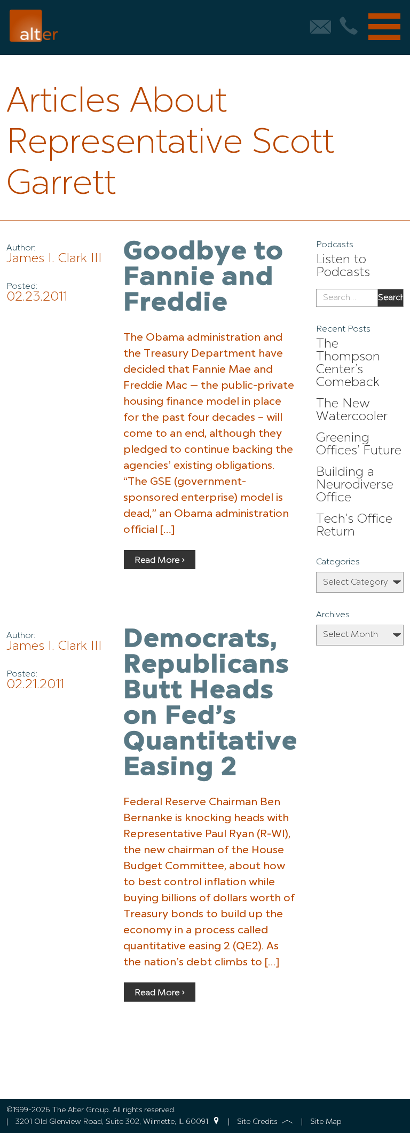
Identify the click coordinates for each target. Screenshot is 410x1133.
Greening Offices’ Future (358, 445)
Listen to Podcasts (343, 266)
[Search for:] (346, 298)
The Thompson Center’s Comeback (348, 363)
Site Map (326, 1122)
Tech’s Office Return (354, 526)
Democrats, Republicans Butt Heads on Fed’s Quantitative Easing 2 (210, 704)
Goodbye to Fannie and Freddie (203, 278)
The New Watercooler (352, 410)
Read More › (160, 560)
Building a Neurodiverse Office (354, 485)
